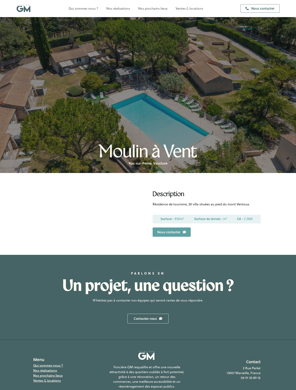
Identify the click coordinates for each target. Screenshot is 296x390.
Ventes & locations (189, 8)
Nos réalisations (118, 8)
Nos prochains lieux (153, 8)
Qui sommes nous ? (83, 8)
